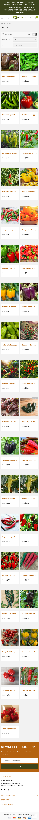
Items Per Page (7, 39)
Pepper (9, 23)
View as (28, 34)
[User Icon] (31, 18)
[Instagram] (8, 789)
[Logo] (19, 18)
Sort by (4, 45)
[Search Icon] (8, 18)
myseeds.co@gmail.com (12, 783)
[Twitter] (5, 789)
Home (3, 23)
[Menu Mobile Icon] (2, 18)
